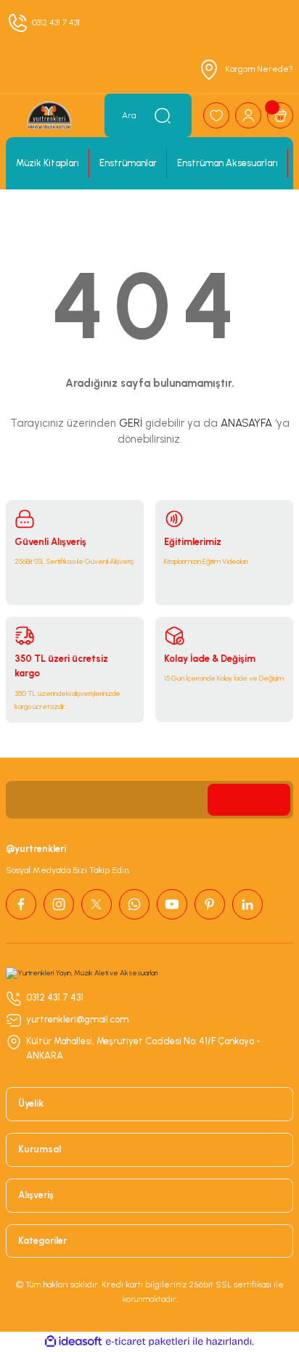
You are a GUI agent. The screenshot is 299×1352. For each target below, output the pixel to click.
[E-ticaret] (147, 1341)
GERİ (130, 423)
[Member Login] (248, 115)
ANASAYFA (246, 423)
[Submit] (249, 800)
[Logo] (50, 115)
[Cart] (280, 115)
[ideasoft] (73, 1341)
